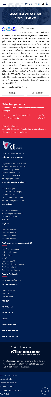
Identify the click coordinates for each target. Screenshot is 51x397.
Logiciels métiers (9, 229)
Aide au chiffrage (9, 235)
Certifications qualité (10, 249)
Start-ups (6, 219)
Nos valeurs (7, 293)
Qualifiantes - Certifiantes (12, 197)
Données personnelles (8, 383)
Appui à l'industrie (10, 274)
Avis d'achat (4, 394)
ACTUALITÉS (7, 306)
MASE (4, 258)
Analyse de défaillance (11, 172)
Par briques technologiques (13, 191)
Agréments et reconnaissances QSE (17, 243)
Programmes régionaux (12, 280)
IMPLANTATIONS (9, 324)
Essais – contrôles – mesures (14, 166)
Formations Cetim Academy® (14, 182)
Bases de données (9, 238)
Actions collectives (9, 216)
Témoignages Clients (10, 178)
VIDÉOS (5, 318)
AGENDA (5, 301)
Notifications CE (8, 261)
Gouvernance (7, 296)
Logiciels (6, 223)
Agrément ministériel (10, 267)
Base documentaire (10, 210)
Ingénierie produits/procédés (14, 163)
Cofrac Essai (7, 255)
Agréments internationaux (13, 264)
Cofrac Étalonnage (9, 252)
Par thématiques (9, 188)
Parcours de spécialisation (13, 200)
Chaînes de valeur (9, 194)
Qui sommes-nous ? (10, 284)
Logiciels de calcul (9, 232)
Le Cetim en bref (8, 290)
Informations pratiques (8, 375)
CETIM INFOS (7, 312)
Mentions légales (6, 379)
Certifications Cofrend (11, 270)
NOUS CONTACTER (10, 336)
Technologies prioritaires (12, 213)
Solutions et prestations (12, 157)
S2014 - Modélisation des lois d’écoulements (18, 116)
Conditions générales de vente (11, 390)
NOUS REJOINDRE (10, 330)
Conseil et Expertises (10, 169)
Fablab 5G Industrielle (11, 175)
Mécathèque (7, 204)
